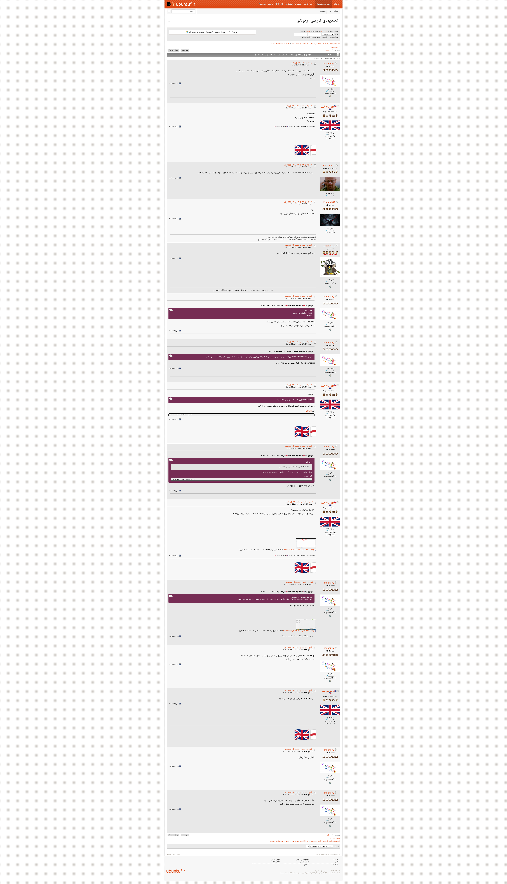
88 (169, 4)
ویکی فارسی (308, 4)
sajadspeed (329, 165)
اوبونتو (336, 4)
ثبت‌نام (308, 31)
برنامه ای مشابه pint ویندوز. (301, 63)
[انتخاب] (308, 411)
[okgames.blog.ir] (330, 97)
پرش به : (336, 846)
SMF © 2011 (325, 854)
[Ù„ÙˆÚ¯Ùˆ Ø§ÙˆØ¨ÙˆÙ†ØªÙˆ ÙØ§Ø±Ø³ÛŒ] (184, 4)
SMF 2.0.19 (316, 854)
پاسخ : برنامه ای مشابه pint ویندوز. (298, 106)
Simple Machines (335, 854)
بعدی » (332, 47)
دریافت (335, 864)
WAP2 (178, 854)
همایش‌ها (289, 4)
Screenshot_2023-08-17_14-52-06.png (299, 630)
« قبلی (337, 47)
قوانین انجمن (304, 862)
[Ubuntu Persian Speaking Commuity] (174, 871)
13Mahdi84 (329, 202)
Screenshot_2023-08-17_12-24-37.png (299, 549)
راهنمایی (336, 11)
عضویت (322, 11)
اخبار (336, 862)
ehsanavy (328, 63)
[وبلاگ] (330, 287)
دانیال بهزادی (329, 246)
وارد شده (324, 31)
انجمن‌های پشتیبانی (323, 4)
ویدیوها (298, 4)
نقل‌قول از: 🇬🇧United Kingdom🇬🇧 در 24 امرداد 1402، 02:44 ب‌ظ (286, 305)
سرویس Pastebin (266, 4)
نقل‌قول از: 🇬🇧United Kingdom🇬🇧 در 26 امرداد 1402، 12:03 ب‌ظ (286, 455)
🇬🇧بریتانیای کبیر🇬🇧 (329, 107)
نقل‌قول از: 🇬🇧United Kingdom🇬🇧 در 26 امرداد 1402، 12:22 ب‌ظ (286, 591)
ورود (329, 11)
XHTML (169, 854)
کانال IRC (279, 4)
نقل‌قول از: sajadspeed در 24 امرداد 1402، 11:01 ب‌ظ (291, 351)
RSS (174, 854)
